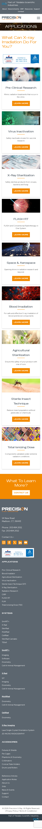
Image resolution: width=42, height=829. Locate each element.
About (4, 9)
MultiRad (5, 632)
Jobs (4, 786)
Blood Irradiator (8, 573)
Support (37, 9)
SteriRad (5, 628)
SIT (3, 678)
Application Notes (9, 779)
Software (5, 658)
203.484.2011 (15, 527)
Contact (21, 11)
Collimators (7, 761)
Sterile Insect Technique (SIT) (14, 584)
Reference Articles (9, 776)
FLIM (4, 601)
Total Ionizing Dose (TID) (12, 605)
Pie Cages (6, 754)
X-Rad (4, 625)
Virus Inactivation (21, 131)
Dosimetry (6, 662)
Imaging (5, 655)
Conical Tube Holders (11, 764)
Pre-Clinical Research (21, 87)
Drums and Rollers (9, 768)
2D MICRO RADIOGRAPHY (13, 734)
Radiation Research (10, 591)
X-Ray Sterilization (21, 175)
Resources (29, 9)
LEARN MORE (21, 103)
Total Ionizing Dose (21, 447)
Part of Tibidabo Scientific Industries (21, 3)
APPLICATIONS (10, 562)
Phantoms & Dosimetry (11, 757)
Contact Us (21, 493)
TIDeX (4, 642)
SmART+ (5, 621)
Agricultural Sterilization (12, 577)
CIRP (22, 9)
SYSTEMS (7, 613)
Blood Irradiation (21, 306)
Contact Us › (8, 537)
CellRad (5, 635)
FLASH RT (21, 219)
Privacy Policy (12, 811)
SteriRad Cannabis (9, 639)
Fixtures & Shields (9, 750)
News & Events (13, 9)
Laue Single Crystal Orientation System (18, 730)
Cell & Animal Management (13, 665)
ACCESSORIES (9, 742)
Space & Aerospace (21, 263)
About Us (6, 783)
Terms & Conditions (27, 811)
